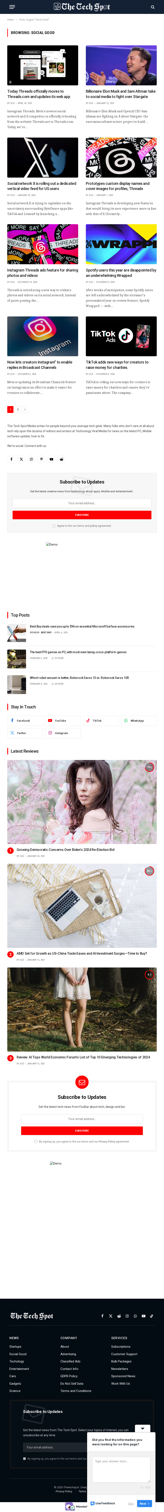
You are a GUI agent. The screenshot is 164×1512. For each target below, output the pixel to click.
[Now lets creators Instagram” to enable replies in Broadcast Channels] (42, 336)
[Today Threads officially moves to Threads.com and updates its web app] (42, 65)
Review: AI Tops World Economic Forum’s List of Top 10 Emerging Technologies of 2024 (83, 1057)
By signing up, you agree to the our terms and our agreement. (84, 1141)
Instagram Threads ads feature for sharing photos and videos (42, 272)
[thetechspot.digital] (82, 7)
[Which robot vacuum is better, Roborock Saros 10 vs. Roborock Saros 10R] (16, 684)
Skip (131, 1503)
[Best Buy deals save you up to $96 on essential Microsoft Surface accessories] (16, 633)
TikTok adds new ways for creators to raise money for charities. (117, 364)
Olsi (12, 103)
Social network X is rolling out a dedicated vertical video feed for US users (41, 186)
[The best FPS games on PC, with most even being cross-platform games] (16, 659)
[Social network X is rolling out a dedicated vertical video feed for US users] (42, 158)
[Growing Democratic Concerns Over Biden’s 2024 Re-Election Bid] (82, 802)
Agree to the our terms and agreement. (84, 525)
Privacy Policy (107, 1141)
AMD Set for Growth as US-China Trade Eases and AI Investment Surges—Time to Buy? (82, 953)
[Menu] (12, 7)
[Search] (152, 7)
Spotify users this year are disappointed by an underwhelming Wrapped (121, 272)
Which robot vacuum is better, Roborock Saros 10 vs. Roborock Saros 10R (79, 678)
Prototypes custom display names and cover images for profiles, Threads (117, 186)
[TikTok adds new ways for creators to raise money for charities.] (121, 336)
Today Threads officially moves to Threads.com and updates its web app (38, 94)
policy (93, 525)
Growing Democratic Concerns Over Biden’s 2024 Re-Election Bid (65, 850)
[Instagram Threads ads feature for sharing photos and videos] (42, 244)
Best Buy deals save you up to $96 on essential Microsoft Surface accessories (82, 626)
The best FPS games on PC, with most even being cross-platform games (78, 652)
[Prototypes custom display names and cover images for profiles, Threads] (121, 158)
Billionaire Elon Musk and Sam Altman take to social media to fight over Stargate (120, 94)
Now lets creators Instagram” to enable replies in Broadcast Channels (39, 364)
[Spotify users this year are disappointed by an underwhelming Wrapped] (121, 244)
